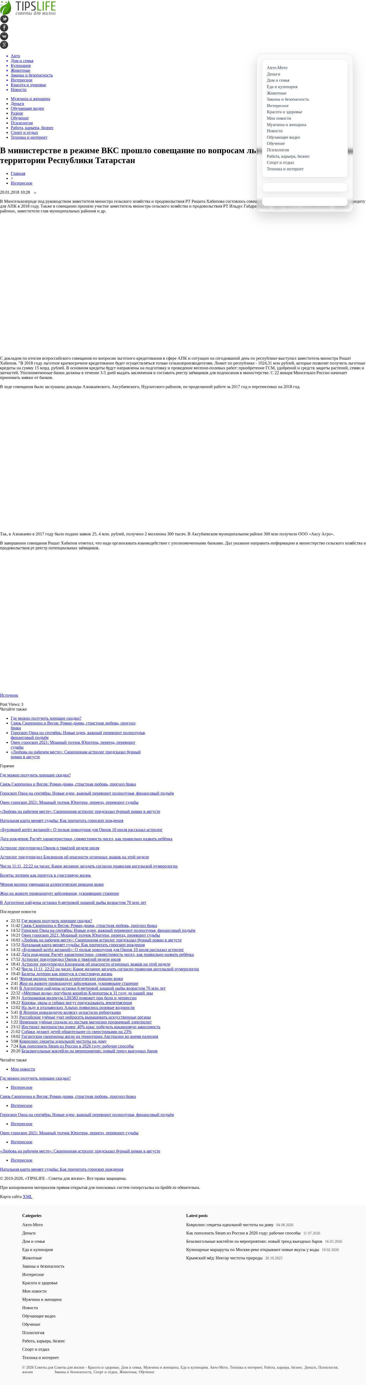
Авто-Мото (32, 1224)
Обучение (20, 118)
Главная (18, 173)
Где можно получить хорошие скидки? (46, 718)
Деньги (17, 103)
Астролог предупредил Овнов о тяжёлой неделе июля (49, 848)
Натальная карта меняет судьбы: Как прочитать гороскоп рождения (61, 820)
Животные (32, 1258)
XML (27, 1196)
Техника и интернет (29, 137)
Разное (17, 113)
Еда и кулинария (37, 1249)
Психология (22, 123)
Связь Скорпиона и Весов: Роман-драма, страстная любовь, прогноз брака (68, 784)
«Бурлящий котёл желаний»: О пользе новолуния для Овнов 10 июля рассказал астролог (81, 829)
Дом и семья (33, 1241)
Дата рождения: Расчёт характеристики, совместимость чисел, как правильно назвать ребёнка (86, 838)
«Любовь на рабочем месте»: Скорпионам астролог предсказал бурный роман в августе (80, 811)
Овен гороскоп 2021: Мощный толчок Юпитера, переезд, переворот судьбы (69, 802)
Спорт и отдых (24, 132)
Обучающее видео (27, 108)
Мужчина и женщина (30, 98)
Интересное (21, 183)
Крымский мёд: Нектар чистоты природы (224, 1258)
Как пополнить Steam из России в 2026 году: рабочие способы (76, 1046)
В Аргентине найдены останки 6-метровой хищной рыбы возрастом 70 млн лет (73, 902)
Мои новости (23, 1069)
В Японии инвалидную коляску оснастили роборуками (70, 1012)
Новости (30, 1307)
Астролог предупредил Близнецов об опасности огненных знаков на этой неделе (74, 857)
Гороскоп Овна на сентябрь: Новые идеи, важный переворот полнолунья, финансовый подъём (87, 793)
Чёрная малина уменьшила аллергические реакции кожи (52, 884)
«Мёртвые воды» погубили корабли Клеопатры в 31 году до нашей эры (87, 993)
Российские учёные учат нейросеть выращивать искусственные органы (85, 1017)
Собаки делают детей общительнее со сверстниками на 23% (76, 1031)
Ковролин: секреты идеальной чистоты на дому (63, 1041)
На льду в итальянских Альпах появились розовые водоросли (78, 1007)
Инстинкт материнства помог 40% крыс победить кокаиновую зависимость (90, 1026)
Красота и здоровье (40, 1283)
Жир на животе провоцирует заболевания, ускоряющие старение (59, 893)
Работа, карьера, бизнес (32, 127)
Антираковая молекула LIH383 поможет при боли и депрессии (79, 998)
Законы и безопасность (43, 1266)
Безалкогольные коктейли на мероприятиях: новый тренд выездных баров (89, 1051)
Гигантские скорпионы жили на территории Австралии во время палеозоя (89, 1036)
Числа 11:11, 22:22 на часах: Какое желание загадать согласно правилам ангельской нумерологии (89, 866)
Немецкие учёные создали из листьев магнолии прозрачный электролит (85, 1022)
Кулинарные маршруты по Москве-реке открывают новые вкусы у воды (252, 1249)
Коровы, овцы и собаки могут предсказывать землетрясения (76, 1002)
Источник (9, 695)
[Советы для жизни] (28, 13)
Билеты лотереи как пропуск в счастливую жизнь (45, 875)
